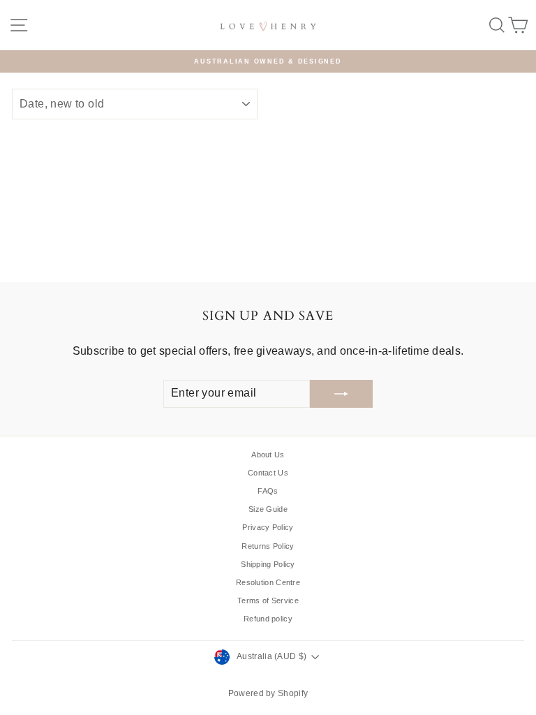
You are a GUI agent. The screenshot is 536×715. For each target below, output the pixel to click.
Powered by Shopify (268, 693)
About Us (267, 454)
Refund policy (268, 618)
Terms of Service (268, 600)
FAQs (268, 491)
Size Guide (268, 509)
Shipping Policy (268, 564)
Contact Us (268, 473)
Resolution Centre (268, 582)
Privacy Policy (267, 527)
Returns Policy (267, 546)
